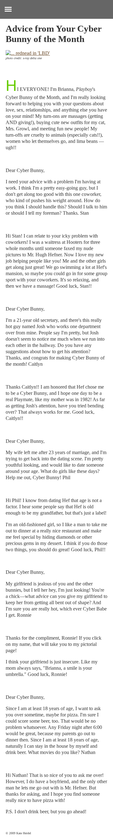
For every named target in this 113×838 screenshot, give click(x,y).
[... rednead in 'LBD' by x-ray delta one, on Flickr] (28, 53)
